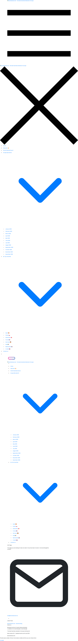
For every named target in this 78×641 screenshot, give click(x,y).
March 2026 (8, 233)
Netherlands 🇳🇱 (8, 346)
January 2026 (8, 229)
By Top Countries (7, 256)
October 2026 (8, 249)
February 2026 (8, 231)
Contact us (5, 351)
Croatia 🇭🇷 (7, 349)
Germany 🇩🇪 (8, 342)
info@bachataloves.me (12, 615)
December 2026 (9, 254)
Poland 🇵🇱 (7, 335)
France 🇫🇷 (7, 339)
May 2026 (7, 238)
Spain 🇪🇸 (7, 333)
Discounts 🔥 (6, 148)
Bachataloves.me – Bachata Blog (14, 623)
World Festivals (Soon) (8, 150)
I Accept (2, 640)
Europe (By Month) (7, 152)
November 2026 (9, 252)
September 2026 (9, 247)
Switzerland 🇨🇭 (8, 337)
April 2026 (7, 236)
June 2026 (7, 240)
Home (4, 145)
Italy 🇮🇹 (7, 344)
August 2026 (8, 245)
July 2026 (7, 242)
